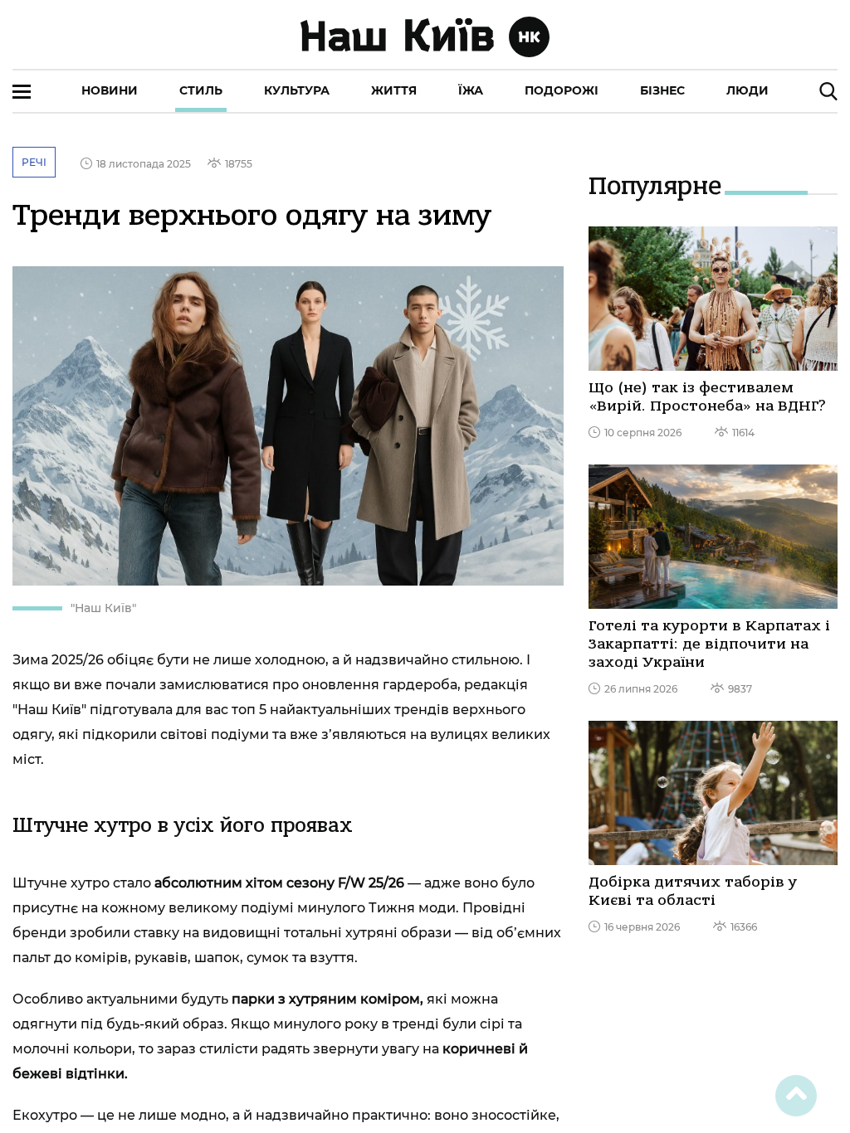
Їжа (470, 90)
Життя (394, 90)
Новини (109, 90)
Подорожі (561, 90)
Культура (297, 90)
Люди (747, 90)
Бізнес (662, 90)
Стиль (200, 90)
